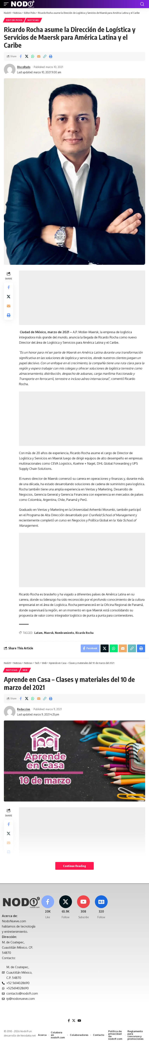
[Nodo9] (22, 4)
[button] (7, 4)
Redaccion (23, 709)
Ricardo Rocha (84, 632)
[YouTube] (79, 1020)
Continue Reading (74, 866)
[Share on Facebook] (20, 56)
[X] (65, 907)
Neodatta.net (28, 1035)
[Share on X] (26, 56)
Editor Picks (14, 20)
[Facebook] (47, 907)
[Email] (38, 56)
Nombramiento (64, 632)
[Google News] (101, 907)
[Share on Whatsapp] (32, 56)
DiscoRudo (23, 67)
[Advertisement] (82, 298)
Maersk (48, 632)
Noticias (33, 20)
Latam (38, 632)
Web (25, 670)
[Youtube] (83, 907)
